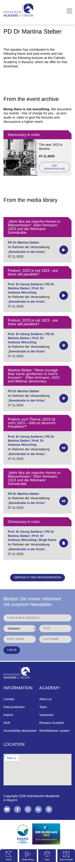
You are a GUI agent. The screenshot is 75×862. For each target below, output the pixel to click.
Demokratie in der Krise (26, 252)
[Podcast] (48, 809)
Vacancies (46, 715)
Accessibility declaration (20, 730)
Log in (11, 649)
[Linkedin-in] (38, 809)
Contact (8, 699)
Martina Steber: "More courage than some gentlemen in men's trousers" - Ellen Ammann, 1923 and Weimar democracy (33, 375)
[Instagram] (27, 809)
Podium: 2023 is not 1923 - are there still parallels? (33, 272)
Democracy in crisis (24, 135)
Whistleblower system (54, 730)
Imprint (8, 715)
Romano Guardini (51, 723)
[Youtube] (6, 809)
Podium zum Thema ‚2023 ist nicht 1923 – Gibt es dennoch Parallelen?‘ (31, 423)
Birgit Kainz (48, 540)
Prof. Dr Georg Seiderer (25, 284)
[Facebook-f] (17, 809)
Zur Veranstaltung (54, 167)
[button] (69, 11)
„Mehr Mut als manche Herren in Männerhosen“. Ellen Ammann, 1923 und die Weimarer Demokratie (34, 227)
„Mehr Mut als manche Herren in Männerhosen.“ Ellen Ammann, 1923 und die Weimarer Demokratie (34, 478)
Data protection (14, 707)
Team (43, 707)
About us (45, 699)
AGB (6, 723)
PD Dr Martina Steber (23, 242)
